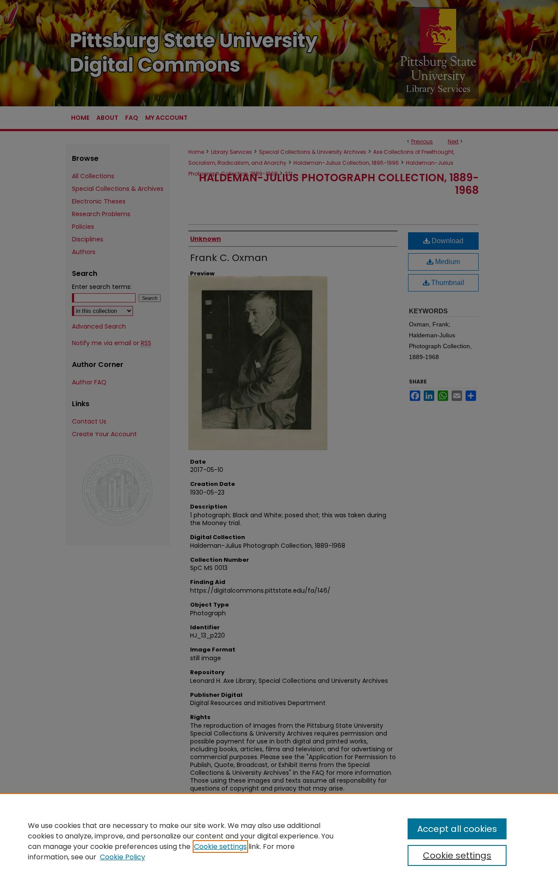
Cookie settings (220, 846)
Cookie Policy (122, 857)
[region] (279, 841)
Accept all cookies (457, 829)
